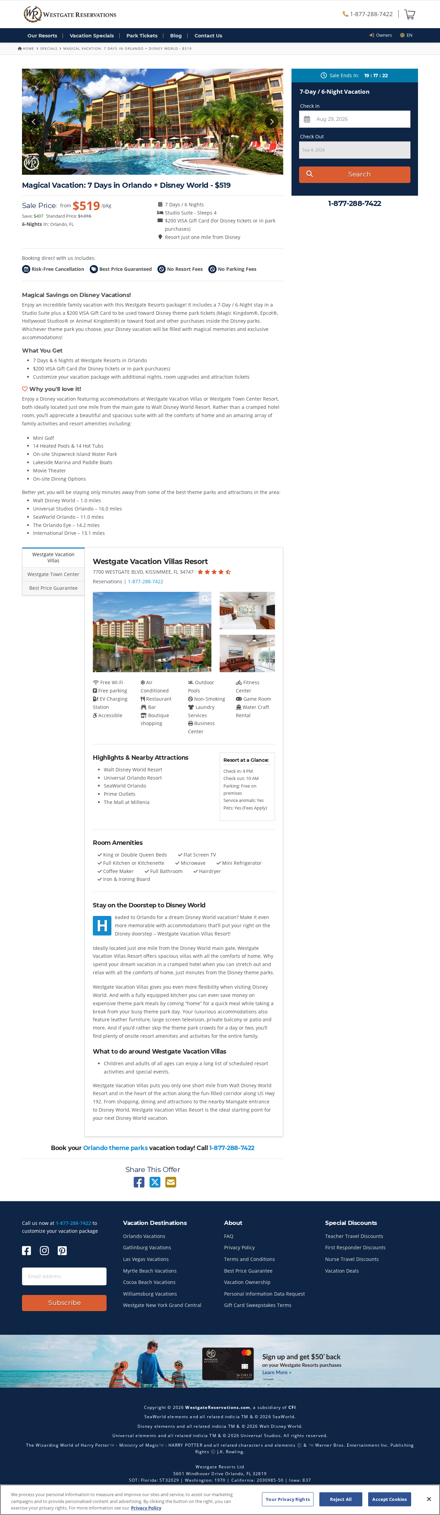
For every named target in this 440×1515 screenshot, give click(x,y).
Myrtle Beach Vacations (150, 1270)
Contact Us (208, 35)
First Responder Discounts (355, 1247)
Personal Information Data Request (264, 1293)
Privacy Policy (239, 1247)
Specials (48, 48)
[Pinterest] (62, 1250)
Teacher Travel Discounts (354, 1236)
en (408, 35)
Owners (383, 35)
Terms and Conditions (249, 1259)
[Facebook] (26, 1250)
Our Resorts (42, 35)
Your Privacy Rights (287, 1499)
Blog (176, 35)
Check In (310, 106)
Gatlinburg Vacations (147, 1247)
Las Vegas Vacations (146, 1259)
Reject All (341, 1499)
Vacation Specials (92, 35)
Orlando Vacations (144, 1236)
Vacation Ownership (247, 1282)
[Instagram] (44, 1250)
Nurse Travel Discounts (352, 1259)
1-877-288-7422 (371, 14)
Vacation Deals (342, 1270)
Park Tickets (141, 35)
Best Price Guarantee (248, 1270)
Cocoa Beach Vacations (149, 1282)
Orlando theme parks (115, 1147)
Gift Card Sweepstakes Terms (258, 1305)
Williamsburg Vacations (150, 1293)
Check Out (312, 136)
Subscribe (64, 1303)
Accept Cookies (389, 1499)
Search (359, 174)
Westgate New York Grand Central (162, 1305)
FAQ (228, 1236)
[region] (220, 1499)
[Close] (429, 1498)
